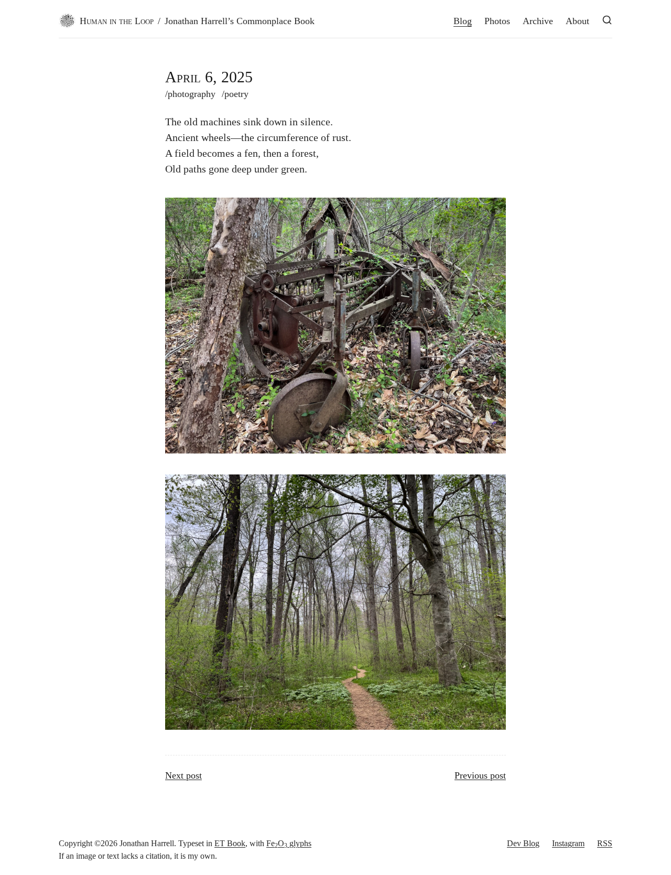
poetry (235, 94)
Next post (183, 775)
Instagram (568, 843)
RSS (604, 843)
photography (190, 94)
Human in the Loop (117, 21)
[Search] (607, 20)
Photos (497, 21)
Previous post (480, 775)
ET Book (229, 843)
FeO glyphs (288, 843)
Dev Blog (523, 843)
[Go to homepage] (67, 21)
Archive (538, 21)
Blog (462, 21)
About (577, 21)
